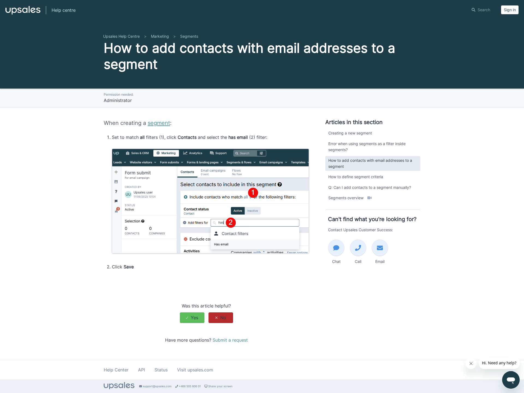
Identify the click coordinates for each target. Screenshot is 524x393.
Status (161, 370)
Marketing (160, 36)
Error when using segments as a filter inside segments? (367, 146)
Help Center (116, 370)
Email (380, 261)
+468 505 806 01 (189, 386)
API (141, 370)
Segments (189, 36)
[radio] (192, 317)
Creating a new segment (350, 133)
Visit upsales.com (195, 370)
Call (358, 261)
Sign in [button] (510, 9)
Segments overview (346, 197)
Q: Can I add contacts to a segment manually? (369, 187)
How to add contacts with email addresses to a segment (370, 163)
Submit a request (230, 340)
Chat (336, 261)
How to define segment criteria (355, 176)
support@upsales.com (157, 386)
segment (159, 123)
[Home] (22, 12)
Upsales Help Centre (121, 36)
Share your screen (220, 386)
